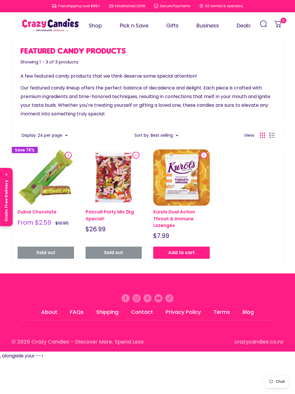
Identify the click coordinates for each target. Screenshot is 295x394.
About (49, 312)
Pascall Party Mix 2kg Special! (110, 215)
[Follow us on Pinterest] (147, 298)
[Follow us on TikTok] (169, 298)
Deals (244, 25)
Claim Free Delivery (6, 201)
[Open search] (263, 25)
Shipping (107, 312)
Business (207, 25)
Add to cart (181, 252)
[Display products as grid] (262, 135)
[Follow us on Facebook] (126, 298)
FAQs (77, 312)
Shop (95, 25)
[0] (278, 25)
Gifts (172, 25)
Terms (221, 312)
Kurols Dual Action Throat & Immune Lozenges (174, 218)
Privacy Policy (183, 312)
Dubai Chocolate (37, 212)
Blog (248, 312)
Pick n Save (134, 25)
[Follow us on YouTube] (158, 298)
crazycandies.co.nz (258, 341)
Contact (142, 312)
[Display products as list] (272, 135)
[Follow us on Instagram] (137, 298)
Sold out (45, 252)
